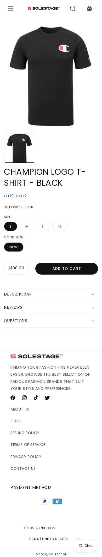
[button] (10, 8)
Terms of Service (28, 444)
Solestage (58, 554)
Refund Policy (24, 432)
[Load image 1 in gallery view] (19, 148)
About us (20, 409)
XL (62, 227)
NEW (13, 247)
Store (16, 421)
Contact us (23, 468)
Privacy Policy (25, 456)
